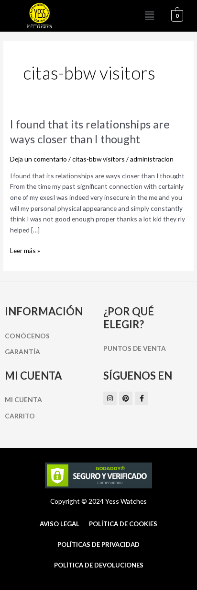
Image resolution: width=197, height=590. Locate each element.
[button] (149, 15)
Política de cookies (123, 524)
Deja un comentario (38, 159)
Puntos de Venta (134, 348)
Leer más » (25, 250)
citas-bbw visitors (98, 159)
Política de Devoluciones (98, 565)
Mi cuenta (23, 399)
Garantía (22, 351)
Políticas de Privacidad (98, 544)
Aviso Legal (59, 524)
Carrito (20, 416)
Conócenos (27, 336)
